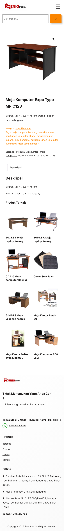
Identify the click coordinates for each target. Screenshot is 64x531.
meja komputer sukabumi (28, 140)
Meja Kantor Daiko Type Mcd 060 (17, 356)
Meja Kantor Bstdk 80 (45, 317)
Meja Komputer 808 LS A (46, 356)
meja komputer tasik (28, 143)
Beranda (10, 151)
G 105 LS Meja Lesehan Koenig (15, 317)
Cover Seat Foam (44, 276)
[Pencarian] (56, 18)
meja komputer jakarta (24, 136)
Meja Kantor (32, 151)
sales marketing (17, 425)
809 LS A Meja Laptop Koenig (42, 239)
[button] (53, 39)
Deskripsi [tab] (15, 167)
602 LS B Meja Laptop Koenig (14, 239)
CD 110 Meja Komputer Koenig (16, 278)
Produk (20, 151)
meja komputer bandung (24, 132)
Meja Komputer (23, 128)
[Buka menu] (58, 6)
